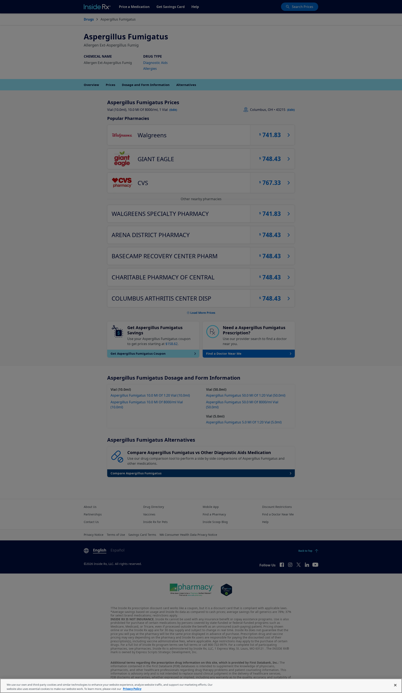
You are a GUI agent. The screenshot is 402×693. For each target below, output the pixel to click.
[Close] (395, 685)
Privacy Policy (132, 688)
